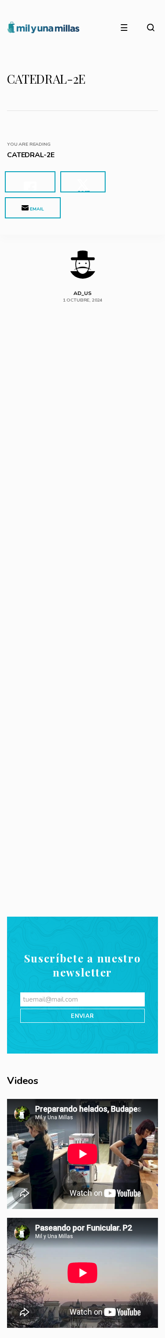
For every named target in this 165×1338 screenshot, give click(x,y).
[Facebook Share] (30, 181)
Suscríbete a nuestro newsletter (82, 1182)
